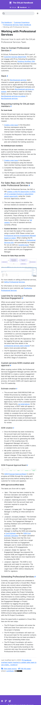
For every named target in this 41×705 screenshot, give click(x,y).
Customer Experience (21, 22)
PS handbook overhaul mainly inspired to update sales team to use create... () (18, 662)
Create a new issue (11, 125)
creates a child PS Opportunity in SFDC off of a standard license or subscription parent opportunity (19, 194)
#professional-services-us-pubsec (13, 96)
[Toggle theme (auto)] (29, 7)
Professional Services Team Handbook (17, 25)
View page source (10, 669)
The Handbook (6, 22)
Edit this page (25, 669)
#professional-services (18, 80)
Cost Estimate (11, 533)
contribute (10, 671)
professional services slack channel (17, 346)
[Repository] (6, 701)
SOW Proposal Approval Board (15, 474)
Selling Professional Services (14, 282)
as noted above (24, 404)
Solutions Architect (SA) (26, 61)
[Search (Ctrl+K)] (18, 13)
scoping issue (24, 245)
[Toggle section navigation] (37, 13)
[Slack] (2, 701)
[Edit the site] (10, 701)
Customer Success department (15, 57)
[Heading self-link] (10, 50)
